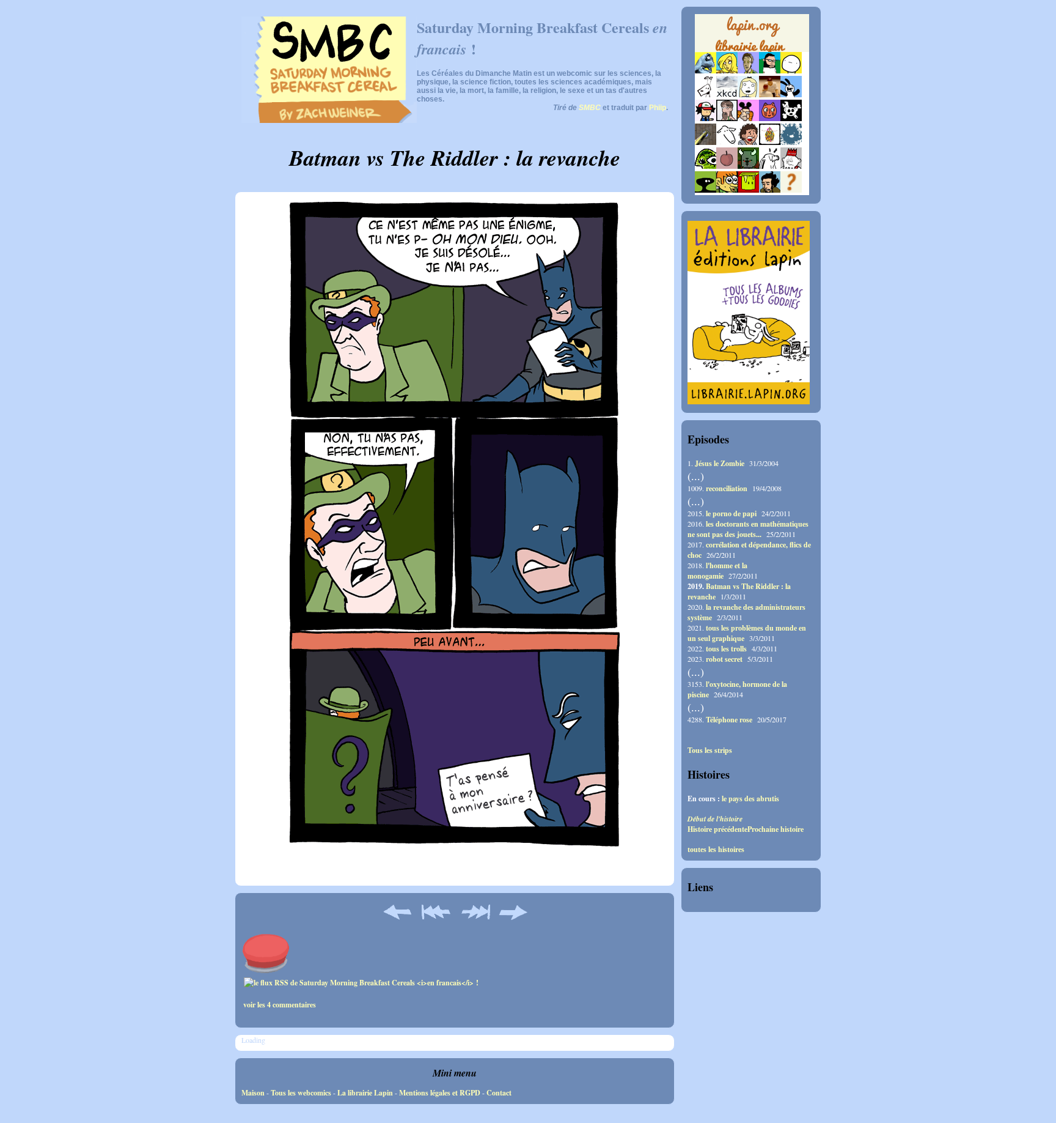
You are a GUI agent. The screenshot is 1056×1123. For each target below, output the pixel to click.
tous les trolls (726, 648)
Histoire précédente (717, 829)
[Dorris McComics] (769, 118)
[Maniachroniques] (727, 190)
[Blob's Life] (705, 190)
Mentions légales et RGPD (439, 1093)
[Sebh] (769, 70)
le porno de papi (731, 513)
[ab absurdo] (791, 70)
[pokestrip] (705, 118)
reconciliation (726, 488)
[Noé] (705, 142)
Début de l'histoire (715, 819)
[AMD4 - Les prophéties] (748, 166)
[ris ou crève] (769, 166)
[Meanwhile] (791, 142)
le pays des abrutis (750, 798)
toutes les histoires (716, 849)
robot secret (724, 659)
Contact (499, 1093)
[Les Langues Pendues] (705, 166)
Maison (253, 1093)
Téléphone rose (729, 719)
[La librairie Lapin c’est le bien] (749, 401)
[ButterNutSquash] (769, 190)
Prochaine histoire (775, 829)
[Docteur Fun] (748, 118)
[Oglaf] (727, 70)
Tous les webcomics (301, 1093)
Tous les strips (710, 750)
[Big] (769, 94)
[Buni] (791, 94)
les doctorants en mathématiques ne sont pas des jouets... (748, 529)
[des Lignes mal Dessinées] (748, 94)
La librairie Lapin (365, 1093)
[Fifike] (705, 94)
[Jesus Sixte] (727, 118)
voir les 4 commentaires (279, 1004)
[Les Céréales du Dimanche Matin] (748, 70)
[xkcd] (727, 94)
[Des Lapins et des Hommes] (791, 166)
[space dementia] (791, 118)
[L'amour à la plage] (769, 142)
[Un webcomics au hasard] (791, 190)
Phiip (657, 107)
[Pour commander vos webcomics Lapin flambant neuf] (752, 50)
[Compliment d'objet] (727, 166)
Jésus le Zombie (719, 463)
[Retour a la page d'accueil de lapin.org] (752, 37)
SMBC (590, 107)
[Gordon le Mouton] (727, 142)
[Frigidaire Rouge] (748, 190)
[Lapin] (705, 70)
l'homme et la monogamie (717, 570)
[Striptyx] (748, 142)
